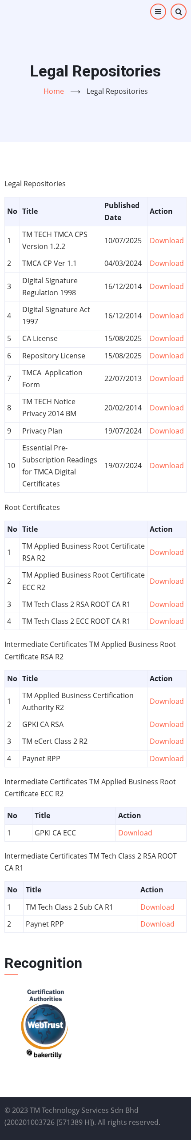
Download (167, 240)
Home (54, 91)
